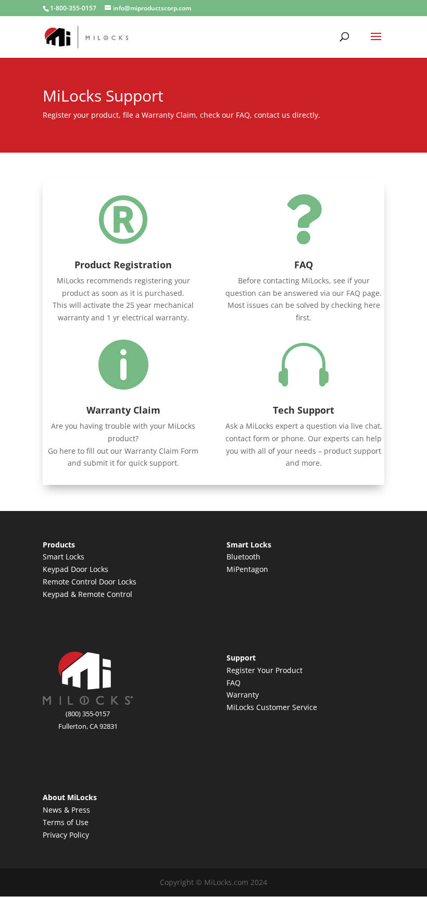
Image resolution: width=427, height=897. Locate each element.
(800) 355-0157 (88, 713)
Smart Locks (63, 557)
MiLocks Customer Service (272, 707)
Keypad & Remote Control (87, 594)
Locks (99, 569)
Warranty (243, 695)
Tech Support (303, 410)
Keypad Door (66, 569)
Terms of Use (66, 822)
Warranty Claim (123, 410)
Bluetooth (243, 557)
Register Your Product (265, 670)
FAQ (303, 264)
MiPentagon (247, 569)
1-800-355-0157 (73, 8)
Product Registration (123, 264)
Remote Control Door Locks (89, 582)
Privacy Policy (66, 835)
